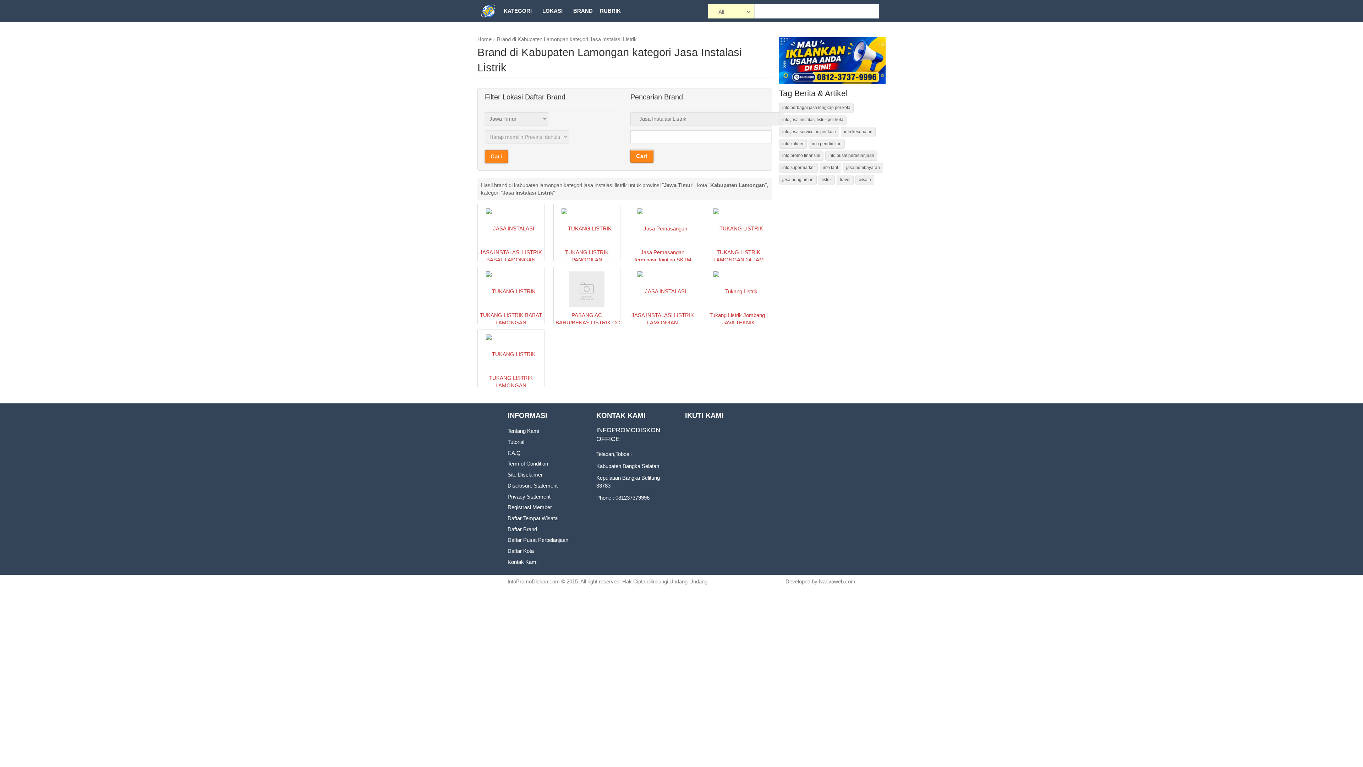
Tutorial (516, 442)
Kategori (518, 11)
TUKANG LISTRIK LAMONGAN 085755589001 (511, 385)
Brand (583, 11)
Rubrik (610, 11)
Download (520, 32)
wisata (865, 179)
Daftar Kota (521, 551)
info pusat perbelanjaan (851, 155)
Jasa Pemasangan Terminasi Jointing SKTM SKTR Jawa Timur (662, 260)
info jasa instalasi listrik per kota (812, 119)
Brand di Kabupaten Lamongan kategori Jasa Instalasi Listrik (567, 39)
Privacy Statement (529, 497)
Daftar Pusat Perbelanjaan (538, 540)
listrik (827, 179)
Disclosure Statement (533, 486)
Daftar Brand (522, 529)
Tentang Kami (523, 431)
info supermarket (798, 167)
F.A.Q (514, 453)
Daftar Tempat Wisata (533, 518)
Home (484, 39)
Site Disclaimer (525, 475)
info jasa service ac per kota (809, 131)
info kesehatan (858, 131)
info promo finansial (801, 155)
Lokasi (552, 11)
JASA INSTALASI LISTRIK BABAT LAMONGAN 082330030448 (511, 260)
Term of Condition (528, 464)
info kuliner (793, 143)
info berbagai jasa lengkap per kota (816, 107)
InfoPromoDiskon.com (534, 581)
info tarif (830, 167)
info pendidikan (827, 143)
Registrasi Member (530, 507)
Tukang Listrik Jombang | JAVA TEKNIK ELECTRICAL (739, 322)
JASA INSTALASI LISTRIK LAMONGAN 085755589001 (662, 322)
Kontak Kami (522, 562)
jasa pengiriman (798, 179)
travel (845, 179)
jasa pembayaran (863, 167)
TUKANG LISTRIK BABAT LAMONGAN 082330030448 (511, 322)
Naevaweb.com (837, 581)
